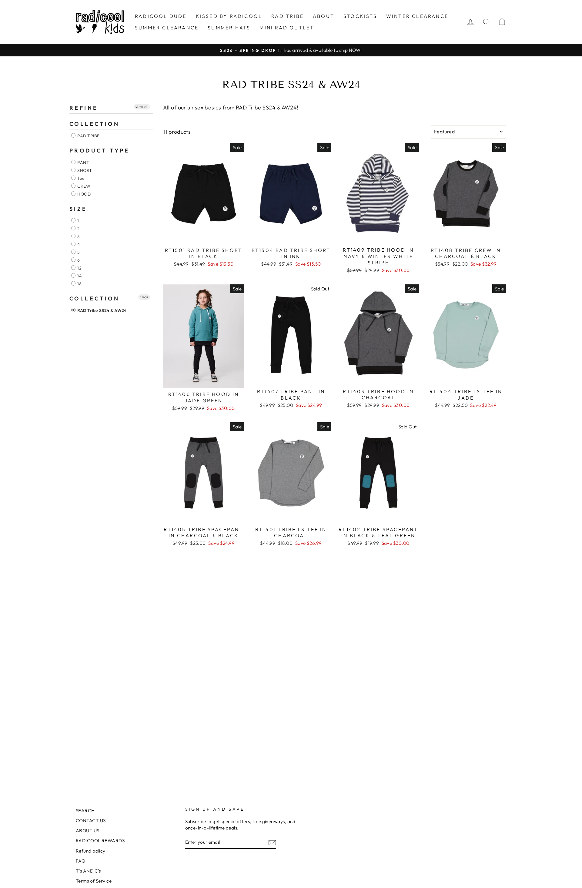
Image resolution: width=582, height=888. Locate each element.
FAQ (80, 861)
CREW (83, 186)
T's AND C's (88, 871)
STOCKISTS (360, 16)
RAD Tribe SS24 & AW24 (101, 310)
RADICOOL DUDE (161, 16)
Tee (80, 178)
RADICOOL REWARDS (100, 840)
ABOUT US (87, 830)
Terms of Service (94, 881)
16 (79, 284)
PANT (82, 162)
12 (79, 268)
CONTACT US (91, 820)
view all (142, 106)
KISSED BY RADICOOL (229, 16)
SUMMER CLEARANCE (167, 28)
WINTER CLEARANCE (417, 16)
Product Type (99, 150)
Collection (94, 123)
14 (79, 276)
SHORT (84, 170)
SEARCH (85, 810)
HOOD (83, 194)
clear (144, 297)
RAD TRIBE (287, 16)
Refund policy (90, 851)
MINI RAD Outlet (286, 28)
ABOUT (323, 16)
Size (78, 208)
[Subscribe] (272, 842)
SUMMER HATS (229, 28)
